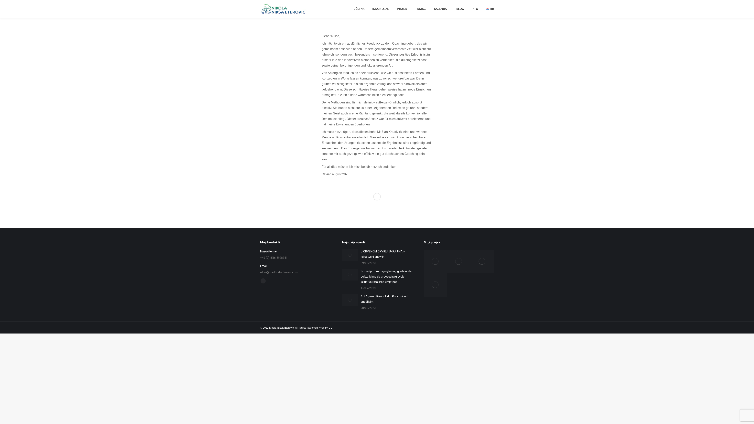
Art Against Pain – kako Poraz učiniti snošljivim (384, 299)
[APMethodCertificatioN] (435, 285)
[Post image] (350, 255)
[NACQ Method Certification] (458, 261)
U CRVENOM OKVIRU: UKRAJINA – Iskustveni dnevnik (383, 254)
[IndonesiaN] (435, 261)
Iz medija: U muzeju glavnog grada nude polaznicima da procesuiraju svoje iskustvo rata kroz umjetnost (386, 277)
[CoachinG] (482, 261)
